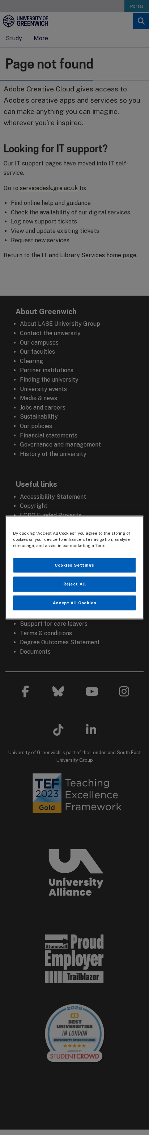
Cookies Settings (74, 564)
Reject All (74, 583)
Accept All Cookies (74, 602)
